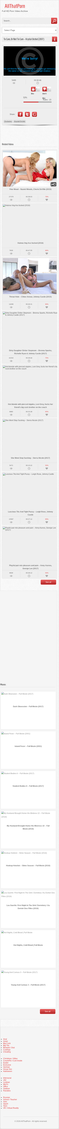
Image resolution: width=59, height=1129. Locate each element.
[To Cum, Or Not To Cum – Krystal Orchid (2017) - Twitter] (27, 114)
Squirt (5, 1104)
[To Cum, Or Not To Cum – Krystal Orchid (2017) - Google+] (34, 114)
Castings (6, 1050)
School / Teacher (10, 1099)
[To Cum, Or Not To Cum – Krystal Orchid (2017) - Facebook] (20, 114)
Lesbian (6, 1082)
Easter (5, 1063)
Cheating (7, 1052)
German (6, 1067)
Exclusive (8, 121)
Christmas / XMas (10, 1058)
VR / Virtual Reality (11, 1108)
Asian (5, 1041)
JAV (4, 1080)
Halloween (7, 1071)
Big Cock (7, 1043)
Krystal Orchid (19, 121)
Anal (5, 1039)
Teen (5, 1106)
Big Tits (6, 1045)
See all (48, 582)
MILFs (5, 1084)
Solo (5, 1102)
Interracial (7, 1078)
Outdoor (6, 1089)
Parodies (7, 1091)
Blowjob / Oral (9, 1048)
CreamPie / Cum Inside (12, 1061)
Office (5, 1086)
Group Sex (7, 1069)
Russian (6, 1097)
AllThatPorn (15, 6)
